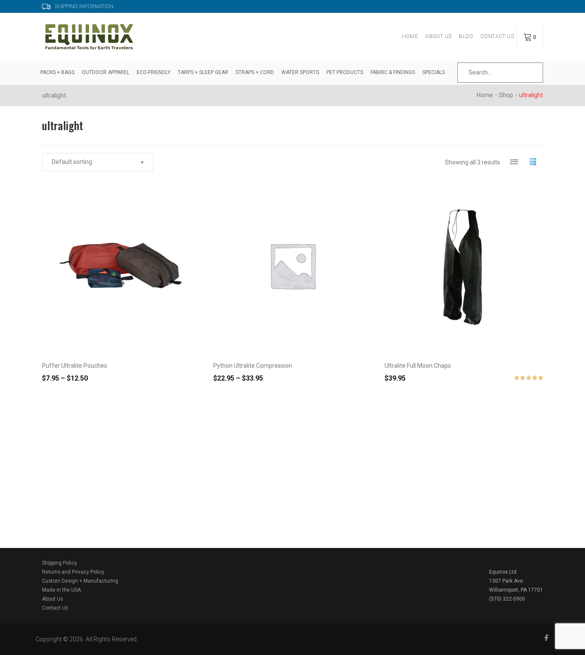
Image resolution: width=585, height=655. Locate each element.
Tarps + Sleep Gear (203, 72)
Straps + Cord (255, 72)
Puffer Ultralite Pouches (74, 365)
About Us (438, 36)
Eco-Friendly (153, 72)
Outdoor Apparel (105, 72)
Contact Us (497, 36)
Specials (433, 72)
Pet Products (344, 72)
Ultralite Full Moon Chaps (418, 365)
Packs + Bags (57, 72)
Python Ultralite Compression (252, 365)
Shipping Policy (59, 563)
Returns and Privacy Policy (73, 572)
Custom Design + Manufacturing (80, 581)
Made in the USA (61, 590)
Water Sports (300, 72)
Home (410, 36)
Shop (506, 95)
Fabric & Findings (392, 72)
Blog (466, 36)
